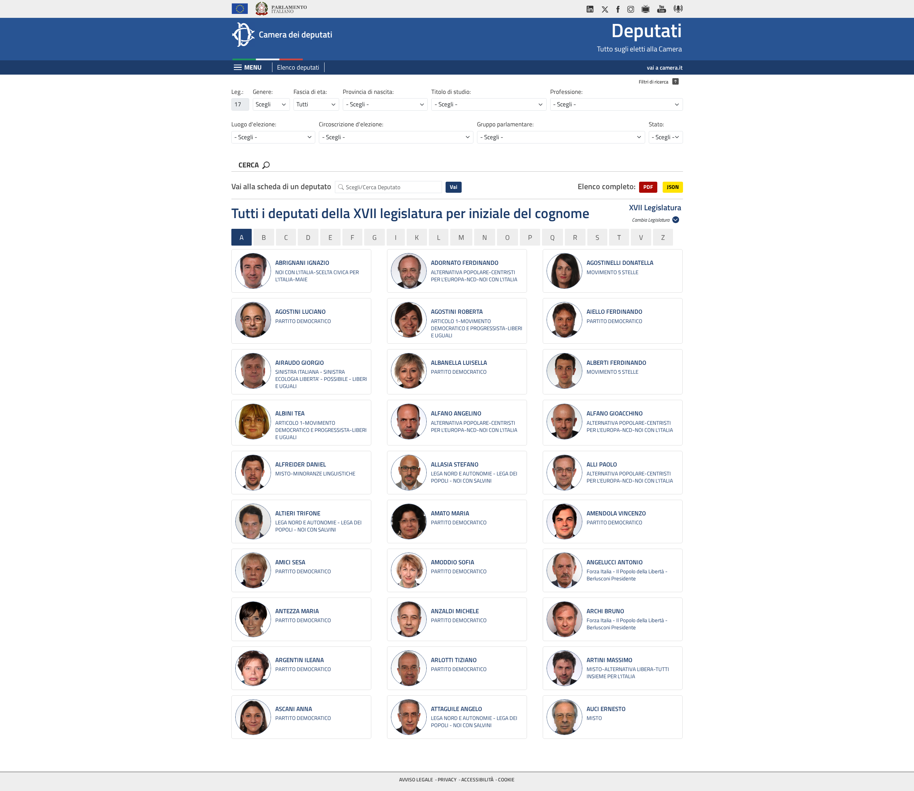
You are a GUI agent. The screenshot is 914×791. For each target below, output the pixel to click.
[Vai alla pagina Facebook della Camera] (617, 7)
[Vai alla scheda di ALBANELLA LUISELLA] (409, 371)
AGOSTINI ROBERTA (457, 311)
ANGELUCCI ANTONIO (615, 562)
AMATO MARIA (450, 513)
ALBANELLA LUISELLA (459, 362)
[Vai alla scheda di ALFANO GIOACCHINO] (564, 421)
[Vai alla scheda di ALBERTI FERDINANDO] (564, 371)
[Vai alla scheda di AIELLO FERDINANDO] (564, 320)
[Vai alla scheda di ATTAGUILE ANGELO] (409, 717)
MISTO (594, 718)
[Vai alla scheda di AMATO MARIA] (409, 521)
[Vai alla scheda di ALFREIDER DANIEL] (253, 472)
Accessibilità (477, 779)
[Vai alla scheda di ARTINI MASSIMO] (564, 668)
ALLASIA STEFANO (454, 464)
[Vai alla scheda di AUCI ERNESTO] (564, 717)
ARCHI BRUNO (605, 611)
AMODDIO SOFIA (452, 562)
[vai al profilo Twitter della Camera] (604, 7)
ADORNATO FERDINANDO (464, 262)
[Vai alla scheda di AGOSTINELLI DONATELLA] (564, 271)
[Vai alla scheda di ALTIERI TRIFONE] (253, 521)
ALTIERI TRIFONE (297, 513)
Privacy (447, 779)
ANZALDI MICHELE (455, 611)
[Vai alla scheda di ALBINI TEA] (253, 421)
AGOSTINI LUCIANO (300, 311)
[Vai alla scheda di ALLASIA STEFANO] (409, 472)
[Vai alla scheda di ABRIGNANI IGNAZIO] (253, 271)
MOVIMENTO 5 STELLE (612, 272)
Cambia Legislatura (651, 219)
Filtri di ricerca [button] (657, 82)
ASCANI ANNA (293, 709)
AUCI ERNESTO (606, 709)
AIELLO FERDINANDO (614, 311)
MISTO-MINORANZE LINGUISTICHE (315, 473)
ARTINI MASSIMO (609, 660)
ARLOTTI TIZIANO (454, 660)
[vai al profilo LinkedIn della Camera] (591, 7)
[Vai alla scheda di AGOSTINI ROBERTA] (409, 320)
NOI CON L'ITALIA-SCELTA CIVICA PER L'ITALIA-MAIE (317, 275)
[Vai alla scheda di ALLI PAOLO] (564, 472)
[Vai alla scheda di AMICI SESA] (253, 570)
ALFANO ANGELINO (456, 413)
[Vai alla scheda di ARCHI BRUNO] (564, 619)
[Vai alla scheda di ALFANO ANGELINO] (409, 421)
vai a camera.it (665, 67)
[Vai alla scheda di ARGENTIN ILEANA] (253, 668)
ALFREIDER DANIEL (300, 464)
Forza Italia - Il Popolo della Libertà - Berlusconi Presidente (627, 575)
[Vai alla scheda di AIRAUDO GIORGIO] (253, 371)
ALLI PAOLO (602, 464)
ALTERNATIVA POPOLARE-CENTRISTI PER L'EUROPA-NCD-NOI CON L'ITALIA (474, 275)
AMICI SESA (290, 562)
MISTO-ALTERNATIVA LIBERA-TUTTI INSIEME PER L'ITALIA (628, 672)
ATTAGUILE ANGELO (456, 709)
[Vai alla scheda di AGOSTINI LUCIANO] (253, 320)
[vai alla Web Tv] (645, 7)
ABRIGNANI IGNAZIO (302, 262)
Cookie (506, 779)
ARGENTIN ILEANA (299, 660)
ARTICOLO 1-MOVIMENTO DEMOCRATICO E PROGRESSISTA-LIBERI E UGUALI (476, 328)
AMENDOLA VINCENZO (616, 513)
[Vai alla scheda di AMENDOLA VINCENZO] (564, 521)
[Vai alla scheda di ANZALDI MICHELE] (409, 619)
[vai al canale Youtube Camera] (661, 7)
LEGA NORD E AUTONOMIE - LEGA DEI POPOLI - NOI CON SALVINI (474, 477)
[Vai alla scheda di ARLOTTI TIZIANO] (409, 668)
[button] (648, 187)
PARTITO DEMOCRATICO (303, 321)
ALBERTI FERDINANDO (616, 362)
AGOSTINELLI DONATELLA (620, 262)
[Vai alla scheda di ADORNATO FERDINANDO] (409, 271)
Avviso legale (416, 779)
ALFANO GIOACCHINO (615, 413)
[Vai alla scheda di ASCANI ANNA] (253, 717)
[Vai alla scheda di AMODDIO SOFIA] (409, 570)
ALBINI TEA (290, 413)
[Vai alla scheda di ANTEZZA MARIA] (253, 619)
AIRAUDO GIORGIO (299, 362)
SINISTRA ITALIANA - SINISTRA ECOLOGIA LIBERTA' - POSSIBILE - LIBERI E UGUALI (321, 379)
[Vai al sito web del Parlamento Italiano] (280, 7)
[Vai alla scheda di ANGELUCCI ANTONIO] (564, 570)
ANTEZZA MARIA (297, 611)
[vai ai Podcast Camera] (676, 7)
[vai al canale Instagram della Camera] (630, 7)
